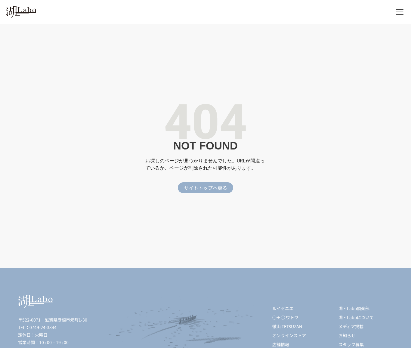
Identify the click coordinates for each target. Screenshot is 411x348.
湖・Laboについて (356, 317)
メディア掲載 (350, 326)
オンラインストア (289, 335)
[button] (399, 12)
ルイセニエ (282, 308)
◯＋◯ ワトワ (285, 317)
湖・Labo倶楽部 (353, 308)
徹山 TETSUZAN (287, 326)
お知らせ (346, 335)
